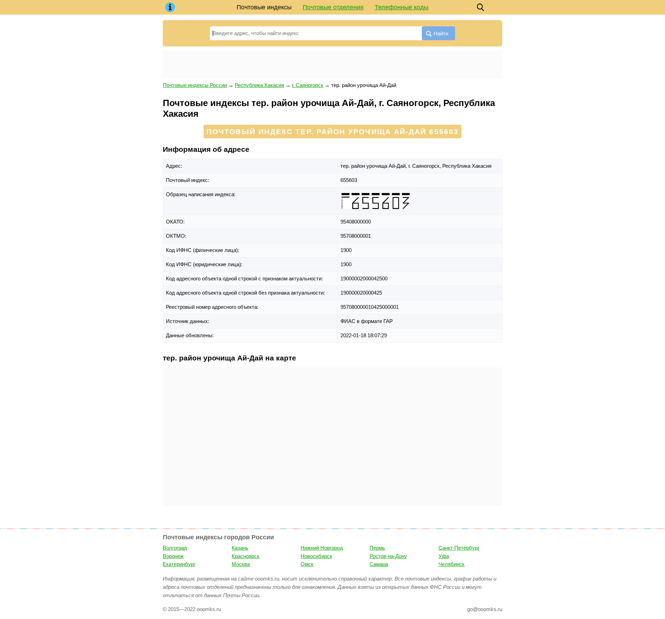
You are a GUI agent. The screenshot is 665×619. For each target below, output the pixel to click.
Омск (307, 564)
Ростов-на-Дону (388, 556)
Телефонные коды (401, 7)
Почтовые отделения (333, 7)
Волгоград (175, 548)
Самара (379, 564)
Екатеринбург (179, 564)
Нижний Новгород (322, 548)
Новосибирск (316, 556)
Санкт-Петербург (458, 548)
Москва (241, 564)
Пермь (377, 548)
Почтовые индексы (264, 7)
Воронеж (173, 556)
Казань (240, 548)
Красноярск (245, 556)
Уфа (443, 556)
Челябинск (451, 564)
